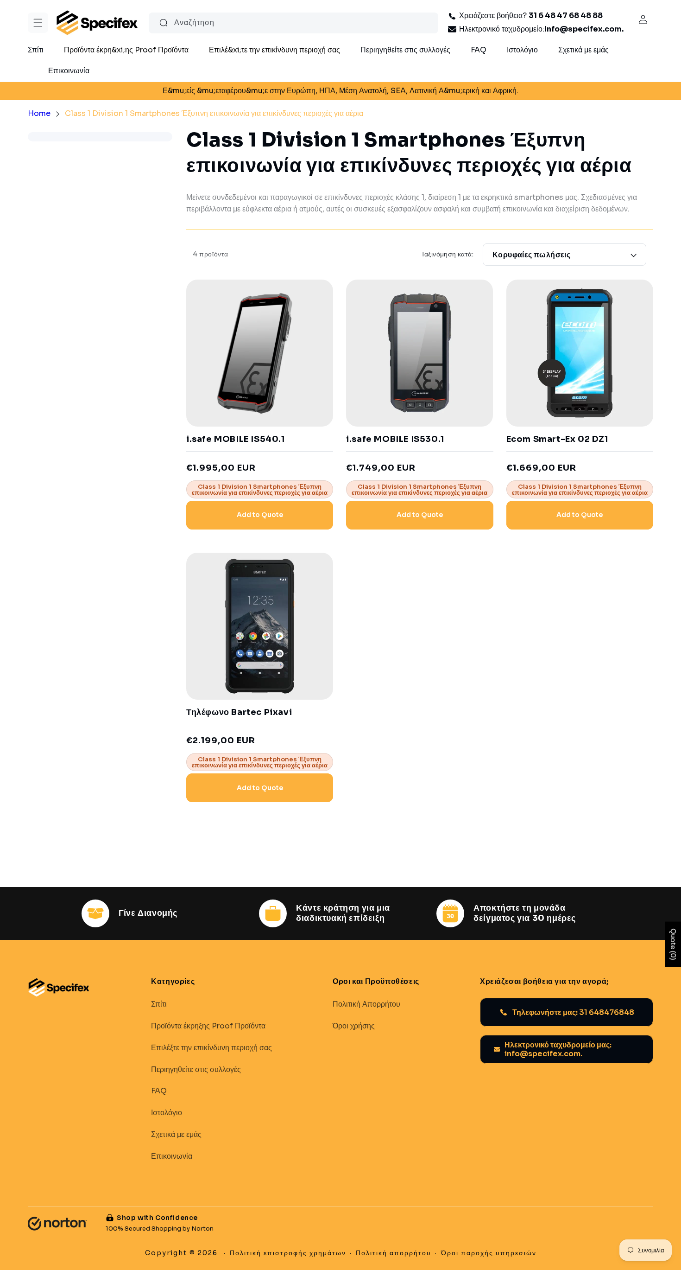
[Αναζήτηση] (163, 23)
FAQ (159, 1091)
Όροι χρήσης (354, 1025)
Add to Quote (260, 515)
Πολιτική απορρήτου (393, 1253)
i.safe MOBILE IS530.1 (395, 439)
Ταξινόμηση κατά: (447, 254)
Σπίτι (159, 1004)
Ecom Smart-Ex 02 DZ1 (557, 439)
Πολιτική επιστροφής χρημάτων (288, 1253)
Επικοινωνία (171, 1156)
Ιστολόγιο (166, 1112)
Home (39, 113)
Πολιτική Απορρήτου (366, 1004)
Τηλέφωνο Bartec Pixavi (239, 712)
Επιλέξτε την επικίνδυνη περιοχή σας (211, 1047)
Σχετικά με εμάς (176, 1134)
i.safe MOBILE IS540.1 (235, 439)
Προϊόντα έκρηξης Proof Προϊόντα (208, 1025)
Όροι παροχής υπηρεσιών (488, 1253)
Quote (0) (673, 944)
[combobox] (293, 23)
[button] (38, 23)
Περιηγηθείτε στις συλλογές (196, 1069)
